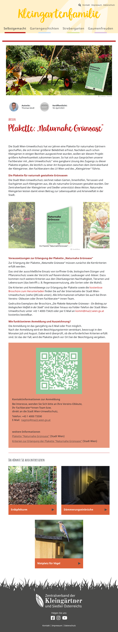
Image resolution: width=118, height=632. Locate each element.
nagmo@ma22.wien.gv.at (36, 420)
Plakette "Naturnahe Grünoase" (30, 436)
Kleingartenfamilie (59, 16)
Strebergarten (73, 28)
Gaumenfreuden (100, 28)
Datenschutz (109, 5)
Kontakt (86, 5)
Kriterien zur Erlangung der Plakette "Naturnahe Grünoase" (47, 441)
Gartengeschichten (44, 28)
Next (106, 226)
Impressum (96, 5)
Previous (12, 226)
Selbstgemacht (15, 28)
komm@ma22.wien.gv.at (89, 311)
